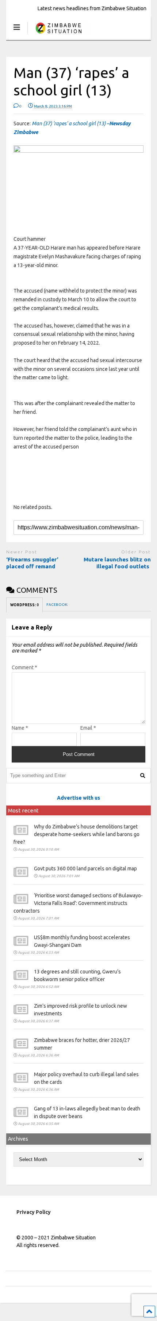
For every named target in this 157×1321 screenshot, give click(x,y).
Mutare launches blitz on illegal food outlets (117, 563)
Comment (24, 667)
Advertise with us (78, 798)
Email (88, 728)
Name (20, 728)
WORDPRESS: (24, 605)
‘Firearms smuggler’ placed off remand (32, 563)
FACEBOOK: (57, 605)
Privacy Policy (33, 1212)
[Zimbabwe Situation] (58, 34)
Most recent (23, 810)
